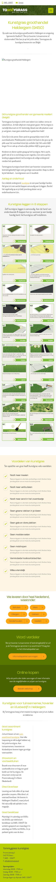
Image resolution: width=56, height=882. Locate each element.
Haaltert (38, 621)
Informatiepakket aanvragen (25, 656)
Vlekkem (35, 614)
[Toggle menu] (50, 10)
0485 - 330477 (8, 2)
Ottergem (15, 614)
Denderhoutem (15, 621)
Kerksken (17, 607)
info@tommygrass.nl (12, 861)
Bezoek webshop (25, 688)
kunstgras (25, 183)
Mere (35, 607)
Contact (21, 2)
